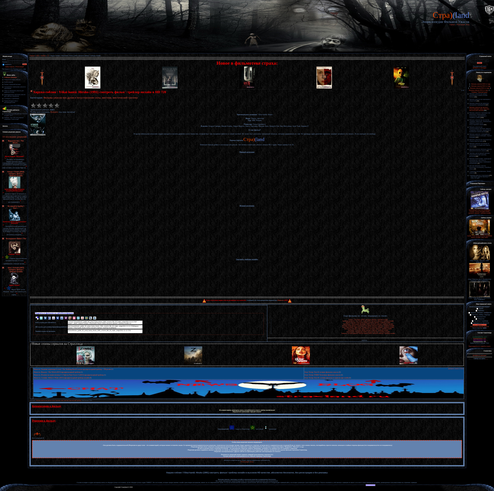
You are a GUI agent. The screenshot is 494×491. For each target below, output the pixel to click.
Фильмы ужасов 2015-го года (480, 84)
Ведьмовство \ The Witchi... (16, 142)
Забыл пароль (9, 66)
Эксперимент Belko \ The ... (16, 240)
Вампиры (481, 310)
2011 (37, 55)
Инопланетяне (481, 317)
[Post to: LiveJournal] (91, 318)
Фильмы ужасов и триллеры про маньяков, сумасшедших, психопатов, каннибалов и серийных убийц (479, 115)
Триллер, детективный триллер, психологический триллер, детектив (479, 154)
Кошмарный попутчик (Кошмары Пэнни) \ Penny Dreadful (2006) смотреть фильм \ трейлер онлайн (479, 211)
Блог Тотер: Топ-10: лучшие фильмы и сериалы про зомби (327, 378)
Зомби (481, 308)
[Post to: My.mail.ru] (86, 318)
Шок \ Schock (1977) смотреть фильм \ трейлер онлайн (16, 270)
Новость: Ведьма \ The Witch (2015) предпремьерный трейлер (57, 372)
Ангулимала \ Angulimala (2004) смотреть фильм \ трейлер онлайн (368, 332)
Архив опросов (484, 326)
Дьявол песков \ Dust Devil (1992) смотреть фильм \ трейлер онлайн (368, 322)
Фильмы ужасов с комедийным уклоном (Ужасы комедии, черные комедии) (480, 135)
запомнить (8, 64)
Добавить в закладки (479, 68)
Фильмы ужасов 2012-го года (478, 90)
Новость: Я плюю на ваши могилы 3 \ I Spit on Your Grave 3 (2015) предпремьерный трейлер (69, 375)
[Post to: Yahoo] (66, 318)
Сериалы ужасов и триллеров (479, 175)
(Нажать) (280, 300)
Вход (467, 24)
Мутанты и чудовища (481, 321)
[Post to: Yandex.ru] (82, 318)
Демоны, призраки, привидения (481, 312)
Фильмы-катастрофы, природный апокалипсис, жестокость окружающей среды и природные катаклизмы (480, 161)
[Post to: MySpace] (58, 318)
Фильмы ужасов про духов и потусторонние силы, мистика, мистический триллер (90, 97)
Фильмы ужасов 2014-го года (480, 86)
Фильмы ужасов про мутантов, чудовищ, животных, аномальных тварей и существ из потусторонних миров (480, 122)
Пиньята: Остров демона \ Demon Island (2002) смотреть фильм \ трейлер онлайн (368, 333)
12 (48, 55)
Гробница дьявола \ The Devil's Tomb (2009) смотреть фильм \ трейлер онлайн (368, 321)
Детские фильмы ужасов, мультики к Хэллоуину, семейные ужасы (480, 167)
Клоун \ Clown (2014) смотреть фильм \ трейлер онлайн (15, 174)
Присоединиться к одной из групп (480, 346)
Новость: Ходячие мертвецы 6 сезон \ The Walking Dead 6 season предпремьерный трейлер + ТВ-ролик (72, 369)
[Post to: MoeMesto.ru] (78, 318)
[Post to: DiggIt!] (45, 318)
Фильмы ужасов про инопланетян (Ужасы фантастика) (480, 140)
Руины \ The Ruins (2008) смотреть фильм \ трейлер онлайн (368, 319)
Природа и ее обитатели (481, 323)
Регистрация (461, 24)
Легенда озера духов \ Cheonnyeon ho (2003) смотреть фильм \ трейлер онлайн (368, 325)
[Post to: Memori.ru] (74, 318)
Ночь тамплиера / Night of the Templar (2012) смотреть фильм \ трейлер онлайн (368, 327)
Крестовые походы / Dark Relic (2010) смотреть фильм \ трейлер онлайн (368, 328)
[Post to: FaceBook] (49, 318)
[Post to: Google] (53, 318)
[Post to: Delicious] (37, 318)
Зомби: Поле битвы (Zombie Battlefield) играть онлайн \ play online (479, 236)
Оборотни (481, 319)
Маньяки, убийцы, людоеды (481, 314)
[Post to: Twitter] (41, 318)
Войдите (54, 112)
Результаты (474, 326)
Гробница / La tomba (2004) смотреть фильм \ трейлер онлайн (368, 330)
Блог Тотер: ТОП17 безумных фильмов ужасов (323, 375)
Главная (452, 24)
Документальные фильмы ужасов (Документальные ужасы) (480, 149)
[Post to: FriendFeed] (62, 318)
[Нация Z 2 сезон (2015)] (193, 364)
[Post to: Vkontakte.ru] (95, 318)
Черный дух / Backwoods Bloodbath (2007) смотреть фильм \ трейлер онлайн (368, 324)
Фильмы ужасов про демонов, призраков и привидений (479, 104)
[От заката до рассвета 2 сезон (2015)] (301, 364)
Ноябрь (43, 55)
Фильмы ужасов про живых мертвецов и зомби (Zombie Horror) (478, 95)
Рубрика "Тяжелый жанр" (479, 92)
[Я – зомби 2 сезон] (86, 364)
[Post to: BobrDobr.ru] (70, 318)
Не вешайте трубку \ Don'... (16, 207)
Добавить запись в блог (456, 368)
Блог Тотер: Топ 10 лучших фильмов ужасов (321, 372)
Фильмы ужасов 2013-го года (479, 88)
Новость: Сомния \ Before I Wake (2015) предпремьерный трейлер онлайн (61, 378)
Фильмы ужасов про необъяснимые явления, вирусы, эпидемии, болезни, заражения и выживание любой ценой (480, 129)
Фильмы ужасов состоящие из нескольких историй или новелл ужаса (479, 145)
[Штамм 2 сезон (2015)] (409, 364)
